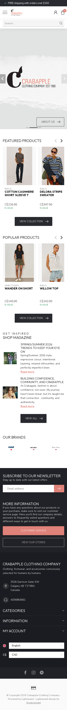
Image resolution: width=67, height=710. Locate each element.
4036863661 (18, 600)
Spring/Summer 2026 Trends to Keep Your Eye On (40, 347)
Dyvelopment (33, 702)
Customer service (33, 530)
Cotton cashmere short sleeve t (19, 193)
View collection (31, 221)
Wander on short (19, 288)
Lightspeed (27, 698)
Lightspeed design (46, 698)
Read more (27, 372)
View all (31, 418)
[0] (62, 12)
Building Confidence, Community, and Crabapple (42, 380)
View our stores (33, 542)
